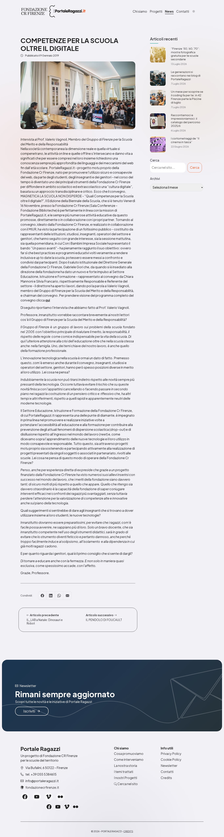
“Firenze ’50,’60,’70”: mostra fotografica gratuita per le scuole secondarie (185, 54)
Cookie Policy (171, 759)
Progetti (156, 11)
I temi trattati (123, 772)
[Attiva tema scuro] (193, 11)
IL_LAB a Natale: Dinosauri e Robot (45, 621)
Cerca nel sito (127, 784)
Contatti (182, 11)
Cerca (154, 160)
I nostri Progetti (125, 778)
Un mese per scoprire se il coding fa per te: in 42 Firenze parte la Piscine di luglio (187, 97)
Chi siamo (140, 11)
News (169, 11)
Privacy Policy (171, 754)
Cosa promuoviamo (128, 754)
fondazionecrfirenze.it (42, 787)
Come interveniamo (128, 759)
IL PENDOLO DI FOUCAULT (104, 620)
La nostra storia (125, 766)
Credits (166, 778)
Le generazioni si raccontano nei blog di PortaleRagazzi (185, 75)
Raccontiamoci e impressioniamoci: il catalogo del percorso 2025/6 (185, 120)
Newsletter (169, 766)
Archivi (155, 179)
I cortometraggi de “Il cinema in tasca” (185, 140)
